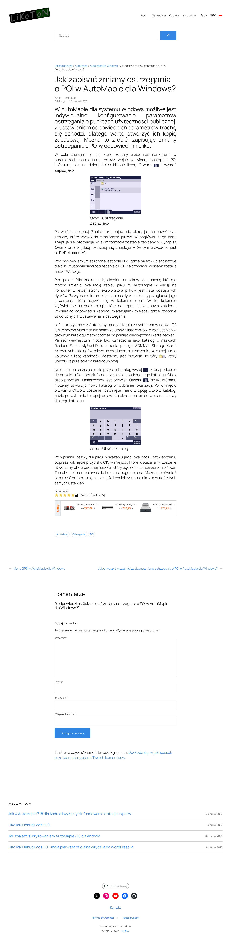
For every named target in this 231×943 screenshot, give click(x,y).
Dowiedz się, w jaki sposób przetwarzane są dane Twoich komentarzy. (113, 755)
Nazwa (59, 681)
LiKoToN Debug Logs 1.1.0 (29, 825)
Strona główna (63, 66)
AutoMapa (81, 66)
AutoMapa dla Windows (104, 66)
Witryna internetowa (65, 714)
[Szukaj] (168, 35)
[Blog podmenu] (148, 15)
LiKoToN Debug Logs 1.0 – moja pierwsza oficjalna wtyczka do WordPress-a (70, 847)
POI (92, 534)
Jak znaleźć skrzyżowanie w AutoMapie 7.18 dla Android (54, 836)
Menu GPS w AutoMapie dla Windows (39, 568)
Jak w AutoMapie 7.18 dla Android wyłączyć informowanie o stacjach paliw (69, 814)
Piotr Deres (70, 97)
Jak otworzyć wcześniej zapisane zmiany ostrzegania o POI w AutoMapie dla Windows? (158, 568)
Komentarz (61, 637)
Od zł (88, 508)
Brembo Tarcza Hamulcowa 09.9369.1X (87, 504)
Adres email (61, 698)
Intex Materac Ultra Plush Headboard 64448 (164, 504)
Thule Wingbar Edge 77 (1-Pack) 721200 (126, 504)
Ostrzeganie (78, 534)
